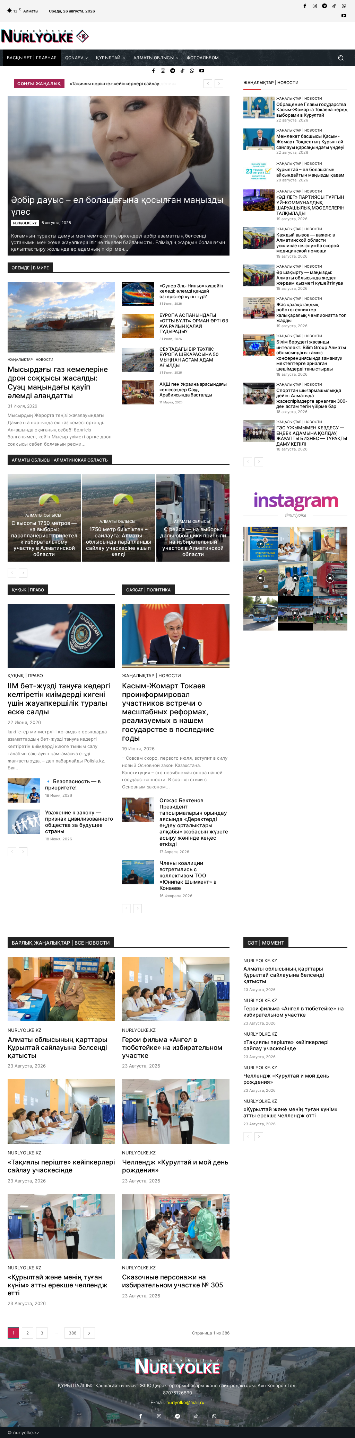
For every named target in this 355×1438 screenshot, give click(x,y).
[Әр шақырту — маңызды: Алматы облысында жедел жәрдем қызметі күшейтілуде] (259, 275)
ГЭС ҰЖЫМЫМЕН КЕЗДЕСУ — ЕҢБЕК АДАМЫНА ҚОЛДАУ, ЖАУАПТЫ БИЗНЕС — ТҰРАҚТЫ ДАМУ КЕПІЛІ (311, 436)
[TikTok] (334, 6)
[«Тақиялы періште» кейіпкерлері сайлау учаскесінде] (61, 1111)
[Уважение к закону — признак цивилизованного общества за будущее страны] (24, 822)
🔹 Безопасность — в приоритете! (73, 784)
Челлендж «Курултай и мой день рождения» (120, 83)
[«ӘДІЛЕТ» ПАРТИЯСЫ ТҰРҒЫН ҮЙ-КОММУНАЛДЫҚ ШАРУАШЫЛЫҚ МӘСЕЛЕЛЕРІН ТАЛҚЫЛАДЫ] (259, 200)
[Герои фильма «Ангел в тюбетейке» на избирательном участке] (176, 989)
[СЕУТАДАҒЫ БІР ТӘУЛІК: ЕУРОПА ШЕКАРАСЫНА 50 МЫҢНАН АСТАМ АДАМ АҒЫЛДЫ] (138, 360)
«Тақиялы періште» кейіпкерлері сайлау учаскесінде (61, 1166)
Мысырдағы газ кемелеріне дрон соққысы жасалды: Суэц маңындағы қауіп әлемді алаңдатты (58, 382)
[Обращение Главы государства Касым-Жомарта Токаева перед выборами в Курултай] (259, 107)
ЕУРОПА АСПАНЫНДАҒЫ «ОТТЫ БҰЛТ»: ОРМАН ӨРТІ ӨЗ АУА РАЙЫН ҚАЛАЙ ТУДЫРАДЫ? (193, 323)
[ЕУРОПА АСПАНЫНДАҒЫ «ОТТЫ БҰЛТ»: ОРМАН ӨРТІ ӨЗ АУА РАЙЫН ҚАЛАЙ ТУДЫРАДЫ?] (138, 326)
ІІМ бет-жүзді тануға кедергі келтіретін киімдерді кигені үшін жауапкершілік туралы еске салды (59, 698)
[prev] (208, 83)
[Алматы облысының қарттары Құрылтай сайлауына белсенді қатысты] (61, 989)
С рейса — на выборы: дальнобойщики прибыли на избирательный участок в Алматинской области (193, 541)
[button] (340, 58)
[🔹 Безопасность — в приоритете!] (24, 790)
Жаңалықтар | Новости (30, 359)
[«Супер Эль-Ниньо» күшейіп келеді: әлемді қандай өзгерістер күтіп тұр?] (138, 294)
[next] (219, 83)
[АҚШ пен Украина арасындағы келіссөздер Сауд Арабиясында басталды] (138, 392)
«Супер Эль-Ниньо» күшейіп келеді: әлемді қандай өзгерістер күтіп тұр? (191, 291)
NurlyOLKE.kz (25, 223)
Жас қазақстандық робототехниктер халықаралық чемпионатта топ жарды (311, 312)
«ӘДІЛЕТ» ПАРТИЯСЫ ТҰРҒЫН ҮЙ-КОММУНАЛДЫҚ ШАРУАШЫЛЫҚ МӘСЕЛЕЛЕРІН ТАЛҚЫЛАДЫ (310, 205)
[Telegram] (324, 6)
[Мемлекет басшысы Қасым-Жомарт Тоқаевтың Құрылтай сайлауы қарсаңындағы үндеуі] (259, 139)
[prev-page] (12, 573)
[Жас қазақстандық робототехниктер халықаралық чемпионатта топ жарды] (259, 308)
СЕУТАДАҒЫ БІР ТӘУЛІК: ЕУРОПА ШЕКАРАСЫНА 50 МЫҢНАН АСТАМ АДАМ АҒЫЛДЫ (188, 357)
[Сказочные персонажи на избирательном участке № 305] (176, 1226)
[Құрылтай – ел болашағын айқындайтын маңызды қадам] (259, 171)
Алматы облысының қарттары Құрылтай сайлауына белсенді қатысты (57, 1048)
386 (72, 1333)
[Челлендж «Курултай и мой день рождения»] (176, 1111)
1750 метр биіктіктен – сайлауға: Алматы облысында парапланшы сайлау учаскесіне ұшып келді (118, 541)
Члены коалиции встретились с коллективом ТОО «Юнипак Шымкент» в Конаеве (187, 875)
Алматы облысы (43, 515)
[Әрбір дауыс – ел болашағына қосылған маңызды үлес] (119, 176)
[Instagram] (315, 6)
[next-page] (23, 573)
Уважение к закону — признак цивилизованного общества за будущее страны (79, 821)
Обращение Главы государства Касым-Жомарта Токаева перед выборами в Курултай (311, 109)
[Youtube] (344, 16)
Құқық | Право (25, 675)
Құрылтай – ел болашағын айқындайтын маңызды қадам (310, 172)
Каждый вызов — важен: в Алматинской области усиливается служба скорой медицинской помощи (307, 243)
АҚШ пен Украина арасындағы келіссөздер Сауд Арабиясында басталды (193, 389)
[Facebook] (305, 6)
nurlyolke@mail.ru (185, 1402)
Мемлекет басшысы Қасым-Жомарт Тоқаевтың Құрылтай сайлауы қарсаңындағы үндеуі (310, 141)
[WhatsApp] (344, 6)
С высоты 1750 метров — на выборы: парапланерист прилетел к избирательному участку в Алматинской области (44, 538)
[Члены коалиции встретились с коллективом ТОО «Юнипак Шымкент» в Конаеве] (138, 872)
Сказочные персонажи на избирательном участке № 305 (172, 1281)
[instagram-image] (260, 544)
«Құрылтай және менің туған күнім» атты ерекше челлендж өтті (57, 1285)
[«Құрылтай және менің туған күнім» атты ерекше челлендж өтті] (61, 1226)
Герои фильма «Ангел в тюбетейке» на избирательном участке (172, 1048)
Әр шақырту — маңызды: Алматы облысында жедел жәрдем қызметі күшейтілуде (309, 277)
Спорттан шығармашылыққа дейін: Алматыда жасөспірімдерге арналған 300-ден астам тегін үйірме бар (311, 398)
